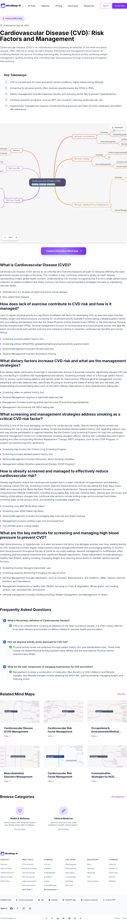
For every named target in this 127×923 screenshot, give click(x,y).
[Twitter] (52, 918)
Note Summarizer (29, 885)
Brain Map (69, 881)
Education (69, 885)
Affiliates (112, 881)
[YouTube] (63, 918)
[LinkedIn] (58, 918)
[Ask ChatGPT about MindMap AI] (11, 908)
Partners (112, 877)
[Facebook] (46, 918)
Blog (89, 864)
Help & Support (93, 881)
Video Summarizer (29, 881)
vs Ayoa (47, 881)
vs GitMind (48, 877)
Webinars (90, 868)
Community (113, 873)
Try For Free (119, 6)
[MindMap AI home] (9, 853)
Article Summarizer (29, 868)
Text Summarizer (28, 873)
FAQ (88, 877)
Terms (124, 918)
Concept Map (70, 877)
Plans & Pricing (6, 868)
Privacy (117, 918)
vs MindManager (50, 885)
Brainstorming (70, 868)
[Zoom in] (16, 237)
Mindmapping (70, 864)
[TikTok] (80, 918)
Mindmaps (91, 873)
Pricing (58, 6)
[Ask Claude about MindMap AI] (30, 908)
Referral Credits (6, 877)
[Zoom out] (5, 237)
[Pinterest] (69, 918)
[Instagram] (75, 918)
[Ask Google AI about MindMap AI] (17, 908)
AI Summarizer (27, 864)
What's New (5, 881)
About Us (112, 864)
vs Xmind (47, 864)
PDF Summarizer (28, 877)
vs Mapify (47, 868)
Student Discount (7, 873)
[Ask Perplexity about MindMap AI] (24, 908)
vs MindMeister (50, 873)
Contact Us (113, 868)
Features (45, 6)
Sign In (106, 6)
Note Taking (70, 873)
